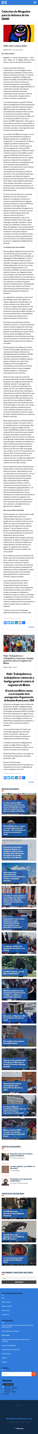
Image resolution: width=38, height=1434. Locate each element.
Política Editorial (7, 1306)
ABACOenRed (6, 1335)
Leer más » (31, 627)
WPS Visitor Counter (14, 1393)
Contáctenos (5, 1314)
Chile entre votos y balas (15, 45)
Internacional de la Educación (11, 1349)
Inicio (3, 1298)
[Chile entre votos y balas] (19, 33)
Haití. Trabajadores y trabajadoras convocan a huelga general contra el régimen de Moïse (18, 659)
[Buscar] (34, 1374)
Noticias (15, 667)
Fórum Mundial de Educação (10, 1331)
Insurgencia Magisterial (9, 1345)
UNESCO (4, 1358)
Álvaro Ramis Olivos (17, 50)
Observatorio (6, 1310)
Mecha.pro (20, 1428)
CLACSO (4, 1362)
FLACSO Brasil (6, 1354)
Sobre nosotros (6, 1302)
